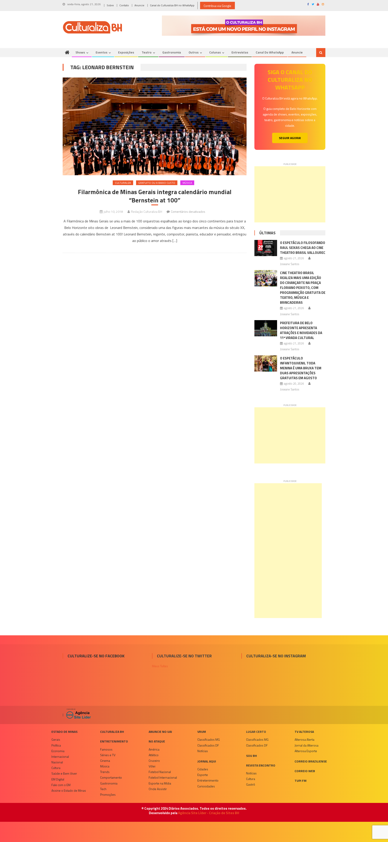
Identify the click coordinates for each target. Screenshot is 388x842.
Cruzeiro (154, 760)
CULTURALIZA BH (112, 731)
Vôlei (152, 766)
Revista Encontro (260, 765)
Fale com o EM (61, 784)
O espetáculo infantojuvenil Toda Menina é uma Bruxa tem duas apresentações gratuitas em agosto (300, 368)
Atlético (154, 755)
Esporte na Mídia (160, 783)
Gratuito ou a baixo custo (156, 183)
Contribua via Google (217, 5)
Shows (80, 52)
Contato (124, 5)
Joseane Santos (289, 264)
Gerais (55, 739)
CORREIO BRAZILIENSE (311, 761)
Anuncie (139, 5)
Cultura (55, 767)
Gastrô (250, 784)
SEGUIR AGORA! (290, 137)
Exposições (126, 52)
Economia (57, 751)
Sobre (110, 5)
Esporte (202, 774)
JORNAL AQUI (206, 761)
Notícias (202, 751)
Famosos (106, 749)
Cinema (105, 760)
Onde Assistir (158, 789)
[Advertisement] (289, 194)
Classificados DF (208, 745)
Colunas (215, 52)
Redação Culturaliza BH (146, 211)
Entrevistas (239, 52)
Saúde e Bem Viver (64, 773)
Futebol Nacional (160, 771)
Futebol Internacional (163, 777)
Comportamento (111, 777)
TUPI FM (300, 780)
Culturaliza (123, 183)
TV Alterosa (304, 731)
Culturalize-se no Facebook (96, 656)
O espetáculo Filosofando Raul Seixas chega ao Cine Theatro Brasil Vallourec (302, 247)
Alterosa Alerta (304, 739)
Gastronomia (171, 52)
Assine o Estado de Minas (68, 790)
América (154, 749)
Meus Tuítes (160, 666)
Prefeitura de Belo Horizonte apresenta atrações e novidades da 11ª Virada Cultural (301, 330)
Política (56, 745)
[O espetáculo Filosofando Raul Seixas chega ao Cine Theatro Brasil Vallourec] (265, 248)
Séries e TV (107, 755)
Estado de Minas (64, 731)
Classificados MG (208, 739)
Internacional (60, 756)
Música (187, 183)
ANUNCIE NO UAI (160, 731)
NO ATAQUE (157, 741)
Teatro (147, 52)
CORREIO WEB (305, 771)
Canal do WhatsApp (270, 52)
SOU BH (251, 755)
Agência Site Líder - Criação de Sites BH (208, 812)
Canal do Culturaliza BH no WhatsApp (172, 5)
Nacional (57, 762)
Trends (105, 771)
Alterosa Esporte (306, 751)
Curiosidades (206, 786)
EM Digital (57, 779)
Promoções (108, 794)
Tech (103, 789)
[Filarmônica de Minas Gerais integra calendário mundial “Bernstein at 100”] (155, 126)
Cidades (202, 769)
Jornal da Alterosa (306, 745)
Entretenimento (114, 741)
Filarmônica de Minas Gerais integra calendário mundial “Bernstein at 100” (154, 196)
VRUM (201, 731)
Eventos (101, 52)
